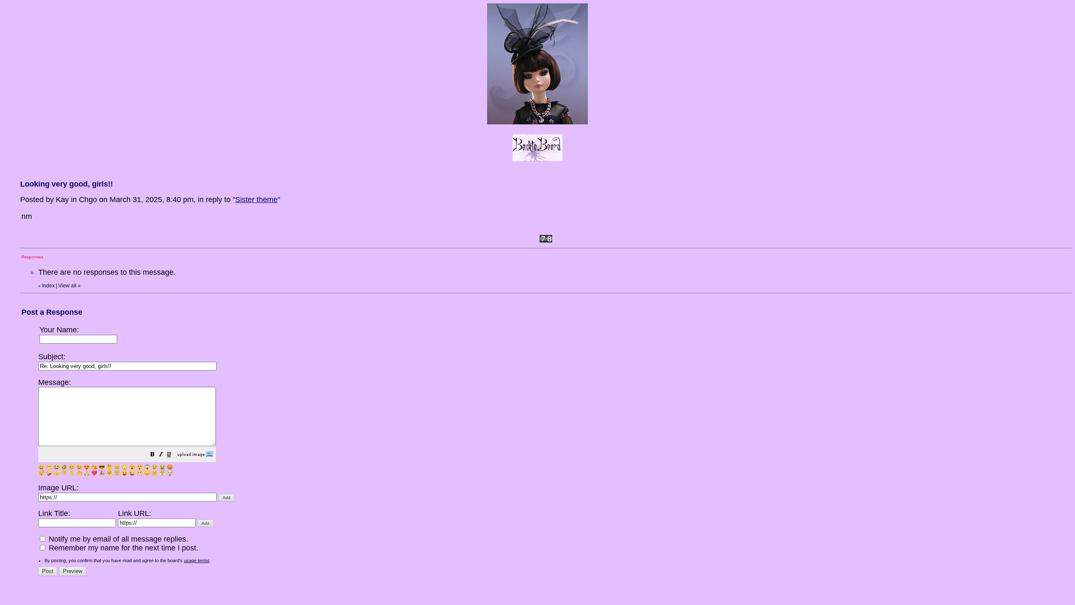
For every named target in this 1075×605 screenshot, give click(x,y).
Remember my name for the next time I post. (122, 548)
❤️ (94, 473)
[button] (152, 455)
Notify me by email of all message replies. (117, 539)
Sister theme (256, 199)
